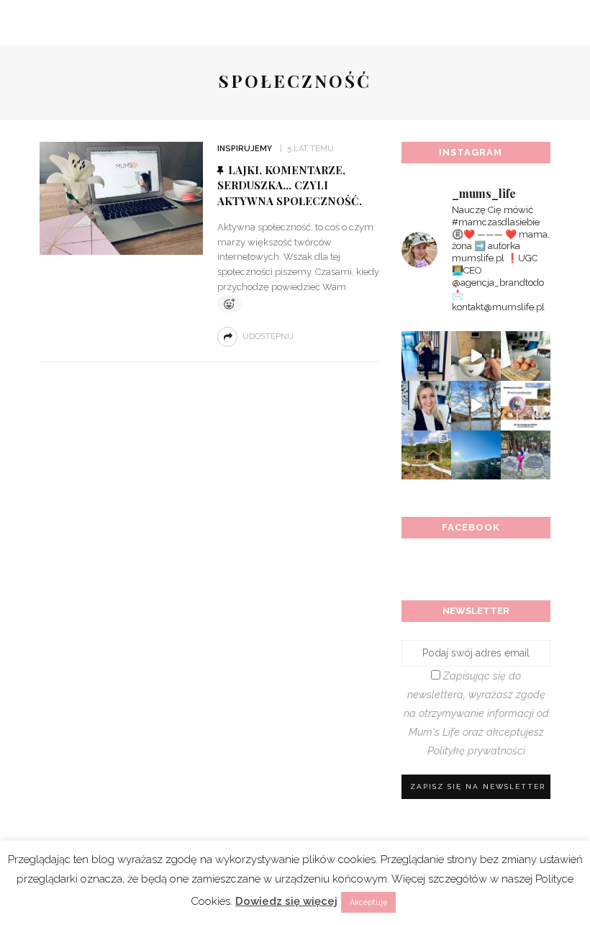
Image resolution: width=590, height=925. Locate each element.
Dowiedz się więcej (286, 901)
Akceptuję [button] (368, 902)
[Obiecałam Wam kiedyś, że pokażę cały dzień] (476, 356)
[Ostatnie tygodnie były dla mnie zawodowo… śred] (426, 405)
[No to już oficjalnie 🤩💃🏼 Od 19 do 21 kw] (426, 455)
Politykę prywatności (476, 750)
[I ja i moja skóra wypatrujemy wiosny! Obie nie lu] (476, 405)
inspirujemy (244, 148)
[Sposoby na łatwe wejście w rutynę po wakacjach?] (476, 455)
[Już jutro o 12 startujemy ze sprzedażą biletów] (525, 405)
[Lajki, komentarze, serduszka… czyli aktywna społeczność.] (121, 197)
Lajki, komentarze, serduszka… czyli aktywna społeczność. (289, 186)
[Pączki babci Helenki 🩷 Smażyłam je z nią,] (525, 356)
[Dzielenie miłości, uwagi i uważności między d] (525, 455)
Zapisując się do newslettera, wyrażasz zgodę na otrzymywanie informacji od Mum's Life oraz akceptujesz (476, 713)
